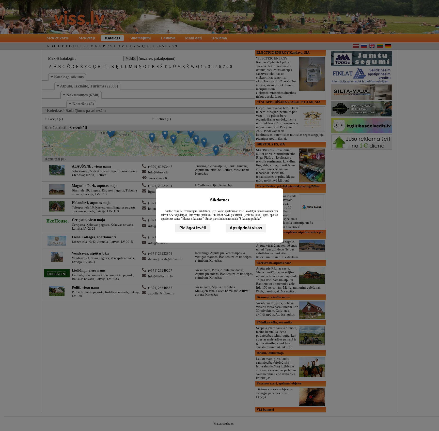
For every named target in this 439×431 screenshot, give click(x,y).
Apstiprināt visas (246, 228)
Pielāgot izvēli (192, 228)
